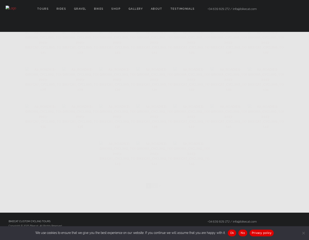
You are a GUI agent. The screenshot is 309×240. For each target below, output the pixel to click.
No (243, 233)
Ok (232, 233)
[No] (303, 233)
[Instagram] (291, 9)
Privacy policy (262, 233)
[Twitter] (283, 9)
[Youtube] (299, 9)
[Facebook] (275, 9)
